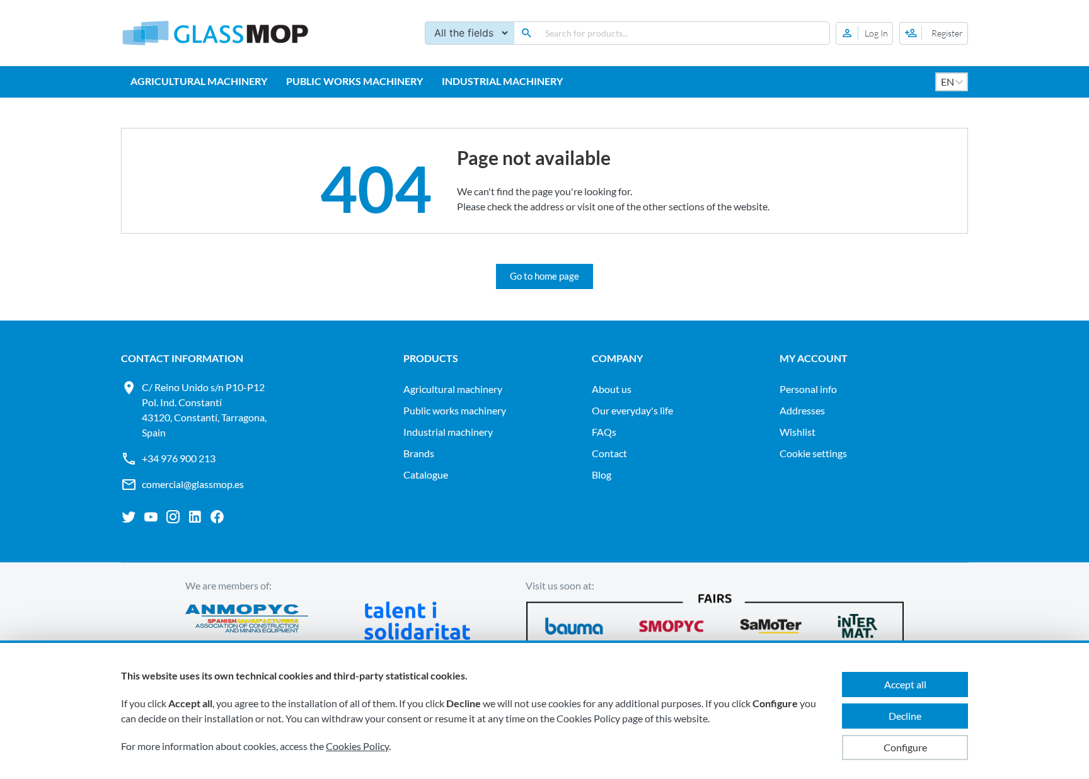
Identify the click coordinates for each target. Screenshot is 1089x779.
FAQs (604, 432)
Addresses (802, 410)
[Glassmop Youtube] (151, 517)
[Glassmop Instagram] (173, 517)
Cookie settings (813, 453)
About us (611, 389)
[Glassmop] (215, 33)
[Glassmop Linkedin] (195, 517)
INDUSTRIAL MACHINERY (502, 81)
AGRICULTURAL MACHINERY (198, 81)
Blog (601, 474)
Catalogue (425, 474)
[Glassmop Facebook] (217, 517)
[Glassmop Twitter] (129, 517)
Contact (609, 453)
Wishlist (797, 432)
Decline (905, 716)
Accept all (905, 684)
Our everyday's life (632, 410)
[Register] (933, 33)
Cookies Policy (357, 746)
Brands (418, 453)
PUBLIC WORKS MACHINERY (354, 81)
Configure (905, 747)
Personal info (808, 389)
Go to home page (544, 275)
